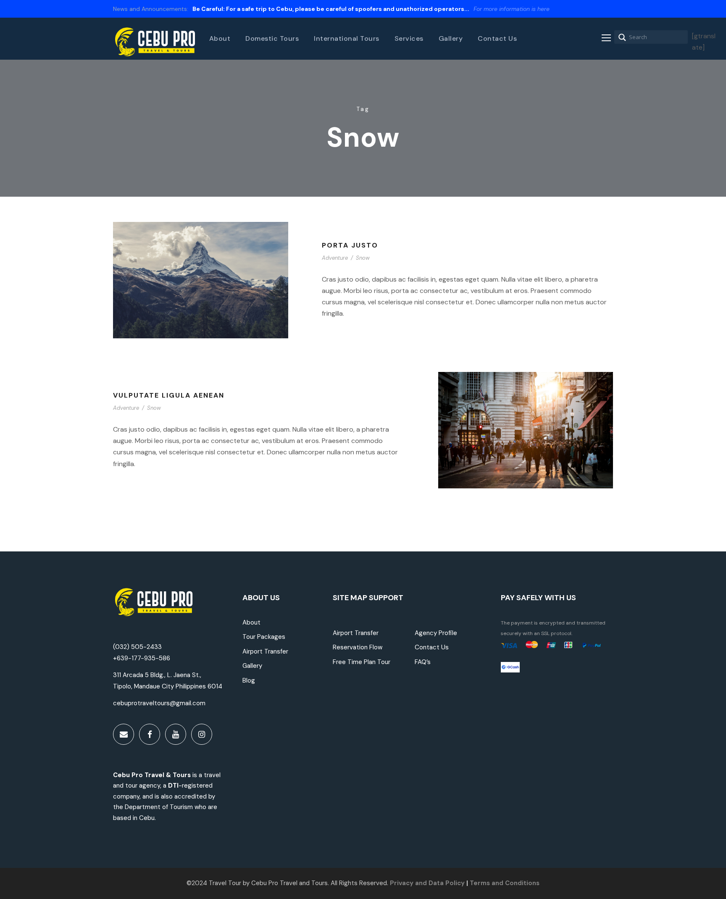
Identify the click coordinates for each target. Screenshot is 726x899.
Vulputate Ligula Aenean (168, 395)
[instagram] (201, 734)
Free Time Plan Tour (361, 662)
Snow (363, 257)
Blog (248, 680)
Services (409, 38)
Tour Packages (263, 637)
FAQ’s (423, 662)
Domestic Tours (272, 38)
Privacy (401, 883)
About (220, 38)
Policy (455, 883)
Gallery (451, 38)
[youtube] (175, 734)
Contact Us (497, 38)
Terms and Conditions (504, 883)
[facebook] (149, 734)
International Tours (346, 38)
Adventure (335, 257)
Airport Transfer (265, 651)
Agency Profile (436, 633)
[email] (123, 734)
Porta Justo (350, 245)
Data (435, 883)
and (420, 883)
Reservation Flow (357, 647)
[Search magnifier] (622, 37)
